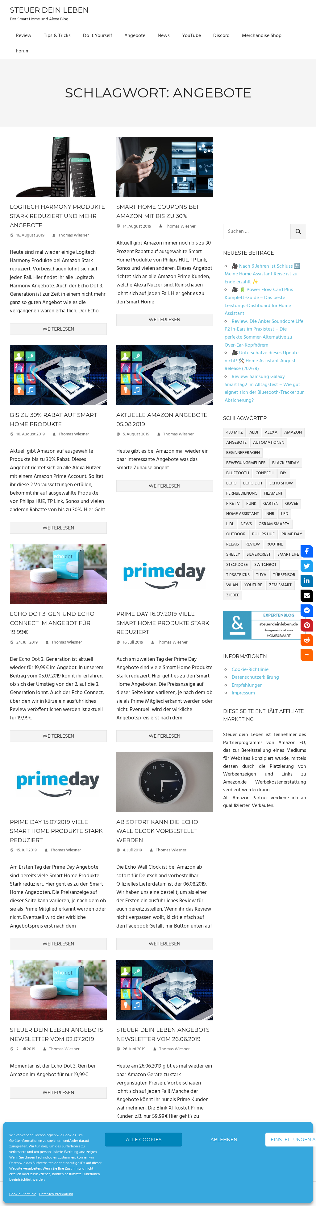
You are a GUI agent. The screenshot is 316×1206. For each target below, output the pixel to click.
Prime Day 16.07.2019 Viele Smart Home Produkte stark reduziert (162, 623)
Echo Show (281, 483)
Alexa (271, 432)
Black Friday (285, 463)
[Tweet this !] (307, 566)
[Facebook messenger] (307, 610)
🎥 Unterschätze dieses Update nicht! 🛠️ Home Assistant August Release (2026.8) (261, 361)
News (164, 36)
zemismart (280, 585)
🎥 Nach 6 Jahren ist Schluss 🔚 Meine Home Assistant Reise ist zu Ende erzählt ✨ (262, 274)
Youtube (253, 585)
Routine (275, 544)
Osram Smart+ (274, 524)
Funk (251, 503)
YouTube (191, 36)
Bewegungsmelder (246, 463)
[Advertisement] (264, 175)
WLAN (232, 585)
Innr (269, 513)
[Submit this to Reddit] (307, 640)
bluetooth (237, 473)
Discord (221, 36)
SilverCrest (259, 554)
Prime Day (291, 534)
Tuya (261, 574)
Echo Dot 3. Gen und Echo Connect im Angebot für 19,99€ (52, 623)
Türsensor (284, 574)
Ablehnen (223, 1139)
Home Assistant (242, 513)
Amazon (293, 432)
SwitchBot (265, 564)
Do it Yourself (97, 36)
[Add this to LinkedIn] (307, 581)
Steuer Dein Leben (49, 10)
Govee (291, 503)
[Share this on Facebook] (307, 551)
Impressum (243, 693)
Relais (232, 544)
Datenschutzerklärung (56, 1194)
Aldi (253, 432)
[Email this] (307, 596)
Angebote (134, 36)
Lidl (230, 524)
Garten (270, 503)
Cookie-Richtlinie (22, 1194)
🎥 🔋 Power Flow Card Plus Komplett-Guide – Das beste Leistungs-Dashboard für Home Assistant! (259, 302)
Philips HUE (263, 534)
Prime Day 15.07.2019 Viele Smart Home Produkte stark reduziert (56, 831)
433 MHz (234, 432)
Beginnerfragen (243, 452)
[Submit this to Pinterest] (307, 625)
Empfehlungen (247, 685)
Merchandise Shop (261, 36)
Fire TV (233, 503)
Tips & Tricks (57, 36)
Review (23, 36)
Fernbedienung (241, 493)
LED (284, 513)
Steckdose (237, 564)
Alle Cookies (143, 1139)
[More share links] (307, 655)
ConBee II (264, 473)
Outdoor (236, 534)
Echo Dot (253, 483)
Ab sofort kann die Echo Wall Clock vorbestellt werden (157, 831)
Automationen (268, 442)
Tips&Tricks (238, 574)
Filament (273, 493)
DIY (283, 473)
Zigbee (232, 595)
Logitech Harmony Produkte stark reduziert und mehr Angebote (57, 216)
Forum (23, 51)
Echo (231, 483)
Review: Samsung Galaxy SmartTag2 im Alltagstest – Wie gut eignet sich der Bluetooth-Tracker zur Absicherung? (264, 389)
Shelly (233, 554)
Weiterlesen (58, 329)
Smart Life (288, 554)
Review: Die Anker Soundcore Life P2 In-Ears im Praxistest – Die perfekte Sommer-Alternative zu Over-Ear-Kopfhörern (264, 333)
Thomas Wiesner (73, 235)
